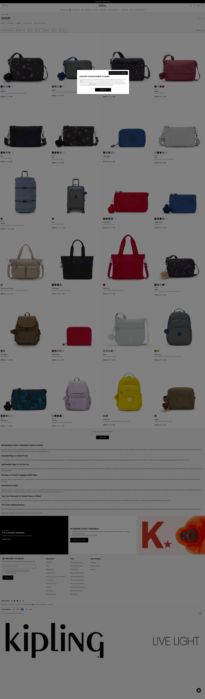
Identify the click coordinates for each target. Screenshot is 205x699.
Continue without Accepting (118, 73)
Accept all (103, 90)
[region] (103, 82)
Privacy (81, 81)
